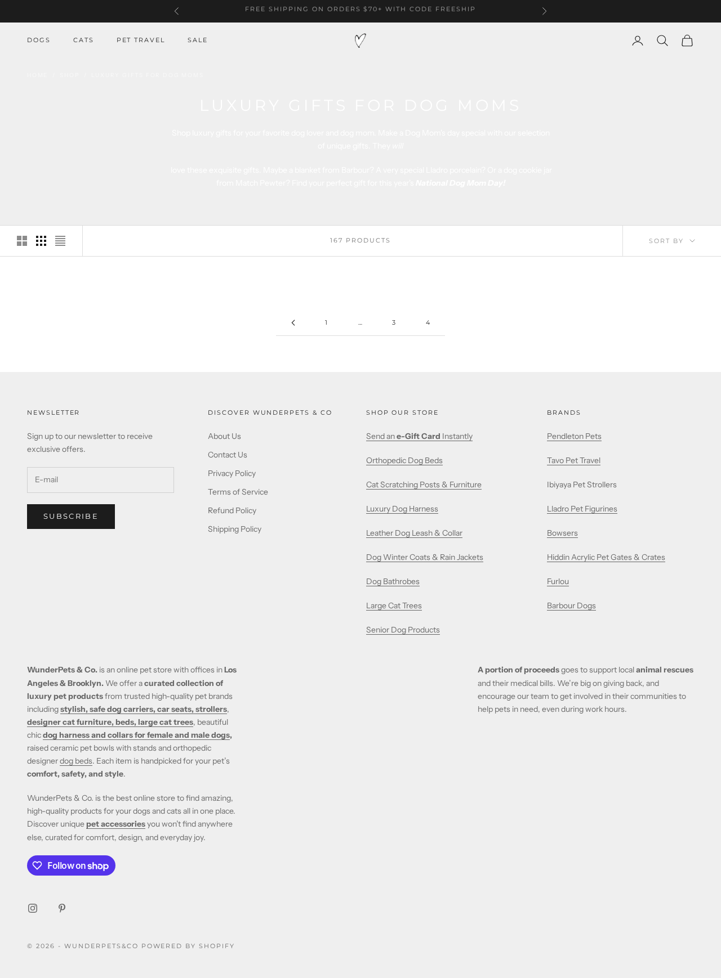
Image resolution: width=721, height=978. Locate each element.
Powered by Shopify (188, 946)
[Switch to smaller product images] (41, 241)
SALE (198, 40)
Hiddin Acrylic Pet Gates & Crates (606, 557)
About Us (224, 436)
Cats (83, 40)
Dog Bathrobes (393, 581)
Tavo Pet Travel (573, 460)
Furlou (558, 581)
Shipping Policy (234, 529)
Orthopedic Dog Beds (404, 460)
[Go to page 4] (293, 322)
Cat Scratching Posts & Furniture (424, 484)
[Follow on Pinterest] (62, 908)
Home (37, 75)
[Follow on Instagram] (32, 908)
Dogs (39, 40)
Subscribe (71, 516)
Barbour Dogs (571, 605)
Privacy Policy (232, 473)
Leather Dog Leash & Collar (414, 533)
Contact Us (227, 455)
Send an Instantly (419, 436)
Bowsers (562, 533)
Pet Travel (141, 40)
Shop (69, 75)
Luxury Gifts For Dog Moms (147, 75)
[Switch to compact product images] (60, 241)
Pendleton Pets (574, 436)
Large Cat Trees (394, 605)
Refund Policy (232, 510)
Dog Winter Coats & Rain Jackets (424, 557)
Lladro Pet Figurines (582, 509)
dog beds (76, 761)
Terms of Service (238, 492)
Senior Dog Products (403, 630)
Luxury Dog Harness (402, 509)
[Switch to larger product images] (22, 241)
